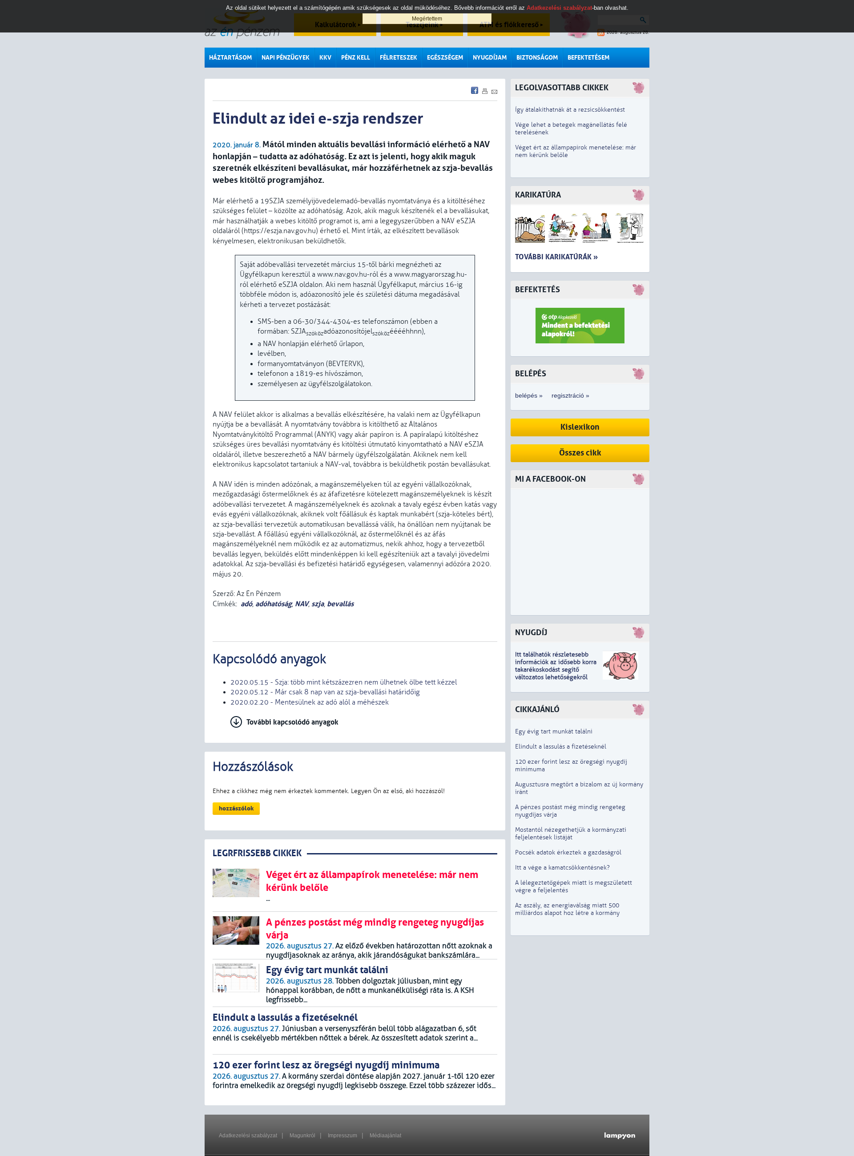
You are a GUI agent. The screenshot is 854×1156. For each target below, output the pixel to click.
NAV (301, 604)
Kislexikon (580, 427)
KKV (325, 57)
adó (246, 604)
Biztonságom (537, 57)
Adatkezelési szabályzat (248, 1135)
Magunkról (302, 1135)
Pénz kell (355, 57)
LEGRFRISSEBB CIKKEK (257, 853)
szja (317, 604)
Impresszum (342, 1135)
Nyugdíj (531, 632)
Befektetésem (588, 57)
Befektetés (537, 289)
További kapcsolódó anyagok (292, 722)
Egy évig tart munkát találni (553, 731)
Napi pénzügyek (286, 57)
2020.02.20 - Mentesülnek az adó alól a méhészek (309, 702)
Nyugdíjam (490, 57)
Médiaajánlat (385, 1135)
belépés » (529, 395)
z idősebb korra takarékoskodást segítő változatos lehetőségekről (555, 669)
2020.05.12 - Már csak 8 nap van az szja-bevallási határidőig (325, 692)
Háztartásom (230, 57)
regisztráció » (570, 395)
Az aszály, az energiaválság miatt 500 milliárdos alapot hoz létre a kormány (567, 909)
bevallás (340, 604)
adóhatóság (273, 604)
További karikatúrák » (556, 257)
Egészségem (445, 57)
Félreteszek (398, 57)
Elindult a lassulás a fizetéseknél (560, 746)
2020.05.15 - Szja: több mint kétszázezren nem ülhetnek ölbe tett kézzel (343, 682)
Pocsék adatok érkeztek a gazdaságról (568, 852)
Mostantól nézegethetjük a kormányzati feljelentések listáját (570, 833)
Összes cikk (580, 453)
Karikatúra (538, 195)
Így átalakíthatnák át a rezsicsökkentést (570, 109)
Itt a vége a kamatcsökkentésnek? (562, 867)
